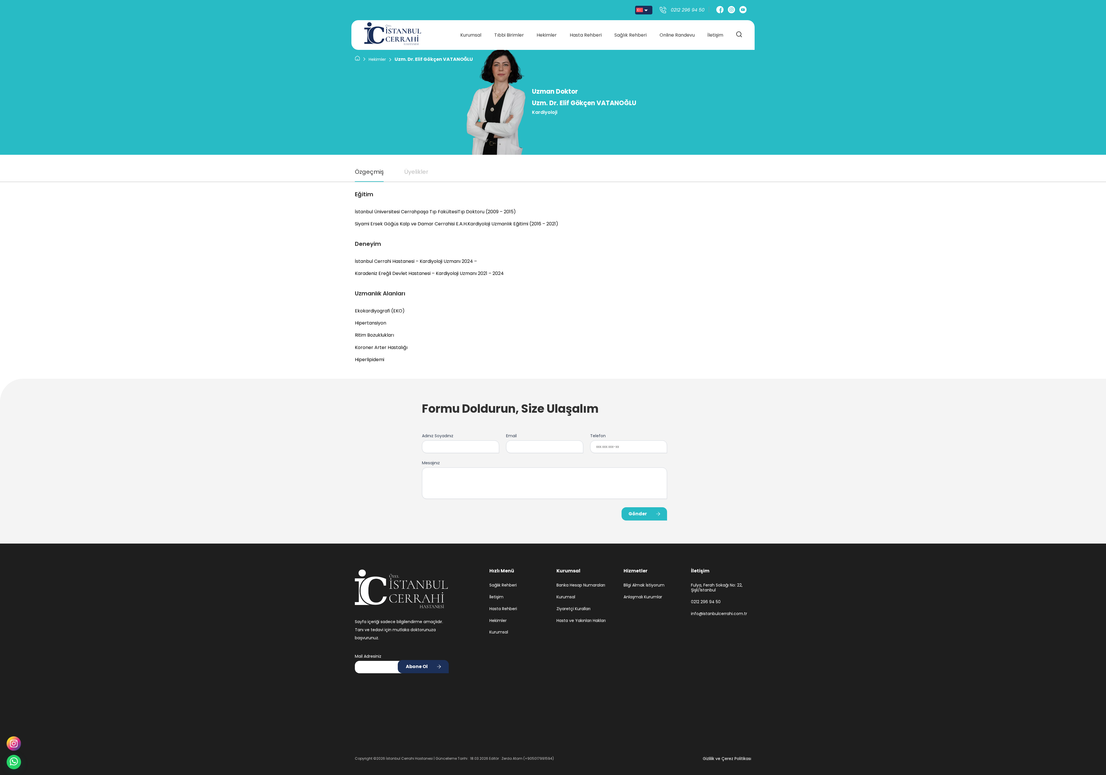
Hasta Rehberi (586, 35)
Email (511, 436)
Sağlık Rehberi (630, 35)
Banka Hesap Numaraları (580, 585)
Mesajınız (431, 463)
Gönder (637, 513)
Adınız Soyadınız (437, 436)
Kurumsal (470, 35)
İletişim (715, 35)
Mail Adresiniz (368, 656)
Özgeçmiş (369, 172)
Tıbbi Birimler (509, 35)
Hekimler (547, 35)
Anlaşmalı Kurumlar (643, 597)
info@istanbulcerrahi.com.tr (719, 613)
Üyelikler (416, 172)
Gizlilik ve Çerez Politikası (727, 758)
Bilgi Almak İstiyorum (644, 585)
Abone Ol (417, 666)
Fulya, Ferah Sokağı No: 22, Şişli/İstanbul (717, 588)
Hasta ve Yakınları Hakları (581, 620)
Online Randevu (677, 35)
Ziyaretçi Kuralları (573, 608)
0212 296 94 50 (706, 601)
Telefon (598, 436)
